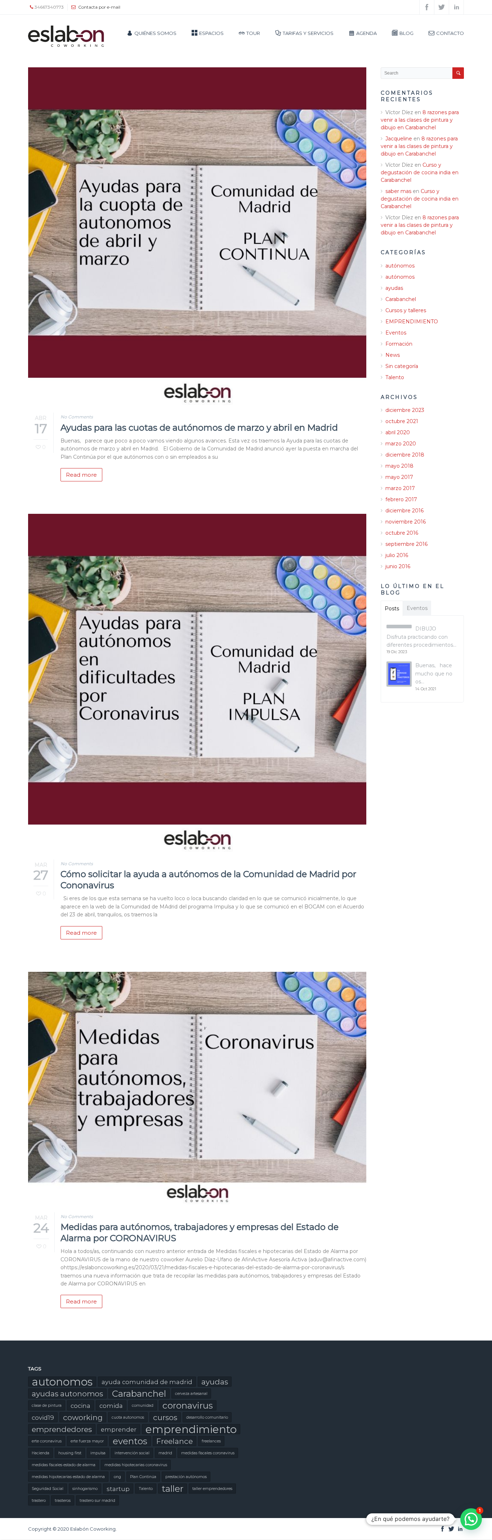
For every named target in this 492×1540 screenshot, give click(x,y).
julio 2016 (396, 555)
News (392, 355)
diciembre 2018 (404, 455)
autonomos (62, 1382)
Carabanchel (400, 299)
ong (117, 1476)
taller (172, 1488)
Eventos (395, 332)
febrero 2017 (401, 499)
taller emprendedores (212, 1488)
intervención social (132, 1453)
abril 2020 (397, 432)
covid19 (43, 1417)
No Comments (77, 416)
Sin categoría (401, 366)
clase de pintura (47, 1405)
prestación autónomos (186, 1476)
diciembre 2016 (404, 510)
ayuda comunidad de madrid (147, 1382)
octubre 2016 (401, 533)
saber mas (398, 191)
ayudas (394, 288)
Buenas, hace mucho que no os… (433, 673)
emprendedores (62, 1429)
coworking (83, 1417)
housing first (69, 1453)
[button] (471, 1519)
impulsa (98, 1453)
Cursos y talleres (405, 310)
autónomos (400, 265)
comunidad (142, 1405)
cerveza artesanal (191, 1393)
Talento (394, 377)
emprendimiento (191, 1429)
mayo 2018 (399, 466)
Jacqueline (398, 138)
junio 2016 (397, 566)
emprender (119, 1429)
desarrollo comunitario (207, 1417)
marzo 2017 (400, 488)
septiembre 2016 (406, 544)
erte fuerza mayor (87, 1441)
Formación (398, 344)
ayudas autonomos (67, 1393)
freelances (211, 1441)
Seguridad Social (47, 1488)
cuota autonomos (128, 1417)
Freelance (174, 1441)
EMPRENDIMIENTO (411, 321)
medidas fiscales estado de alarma (63, 1465)
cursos (165, 1417)
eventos (130, 1441)
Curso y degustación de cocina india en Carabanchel (420, 172)
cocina (80, 1405)
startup (118, 1488)
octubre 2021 (401, 421)
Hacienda (40, 1453)
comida (111, 1405)
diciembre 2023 (404, 410)
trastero (39, 1500)
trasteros (63, 1500)
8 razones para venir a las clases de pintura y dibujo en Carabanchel (420, 120)
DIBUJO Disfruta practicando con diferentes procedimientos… (421, 636)
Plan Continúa (143, 1476)
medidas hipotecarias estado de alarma (68, 1476)
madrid (165, 1453)
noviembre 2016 (405, 521)
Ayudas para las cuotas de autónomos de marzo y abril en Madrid (199, 427)
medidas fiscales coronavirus (207, 1453)
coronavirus (187, 1405)
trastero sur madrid (97, 1500)
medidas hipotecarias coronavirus (135, 1465)
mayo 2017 (399, 477)
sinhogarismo (85, 1488)
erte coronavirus (47, 1441)
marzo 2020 (400, 443)
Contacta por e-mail (99, 7)
